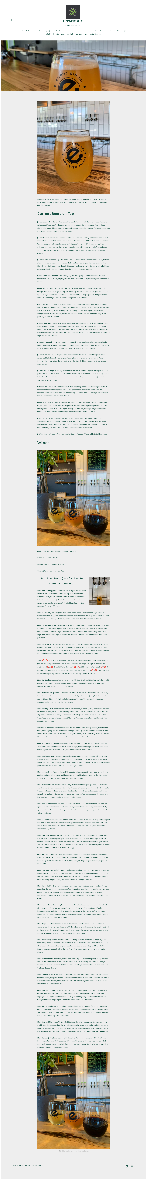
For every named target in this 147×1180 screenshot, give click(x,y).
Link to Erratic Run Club (63, 34)
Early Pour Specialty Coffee (91, 31)
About (37, 31)
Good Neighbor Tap (93, 34)
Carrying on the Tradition (53, 31)
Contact (79, 34)
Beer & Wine (72, 31)
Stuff (48, 34)
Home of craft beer (24, 31)
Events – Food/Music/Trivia (118, 31)
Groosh (40, 1165)
